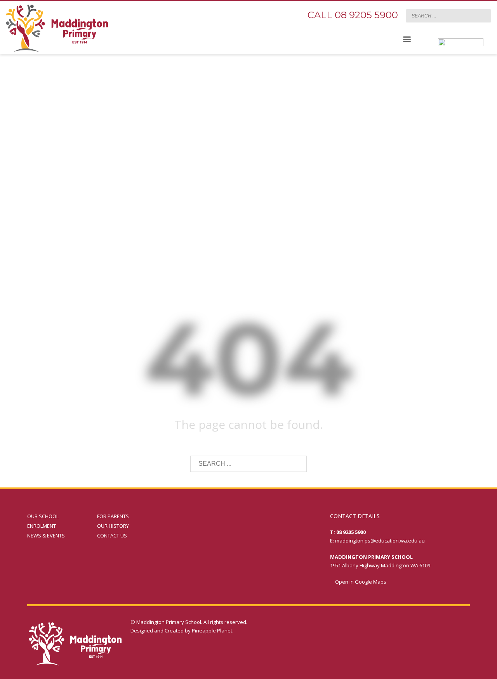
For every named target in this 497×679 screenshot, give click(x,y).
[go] (483, 15)
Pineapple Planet (212, 630)
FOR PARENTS (113, 516)
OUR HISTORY (113, 525)
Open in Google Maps (360, 581)
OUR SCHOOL (43, 516)
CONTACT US (112, 535)
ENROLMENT (41, 525)
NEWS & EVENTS (46, 535)
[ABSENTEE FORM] (460, 50)
